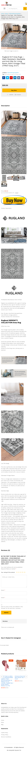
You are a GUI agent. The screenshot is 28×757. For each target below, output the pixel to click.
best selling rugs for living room (13, 74)
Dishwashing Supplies (13, 72)
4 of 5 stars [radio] (22, 572)
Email (3, 597)
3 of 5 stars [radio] (20, 572)
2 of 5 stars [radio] (18, 572)
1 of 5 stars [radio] (17, 572)
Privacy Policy (4, 734)
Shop (2, 722)
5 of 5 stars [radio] (24, 572)
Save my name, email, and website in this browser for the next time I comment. (12, 607)
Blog (2, 724)
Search (25, 8)
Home (2, 720)
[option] (7, 675)
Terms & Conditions (6, 736)
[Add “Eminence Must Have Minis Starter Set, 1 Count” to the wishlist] (24, 673)
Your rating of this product (8, 572)
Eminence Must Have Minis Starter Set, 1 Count (20, 677)
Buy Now (14, 90)
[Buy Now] (3, 673)
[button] (18, 94)
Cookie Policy (4, 732)
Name (3, 590)
